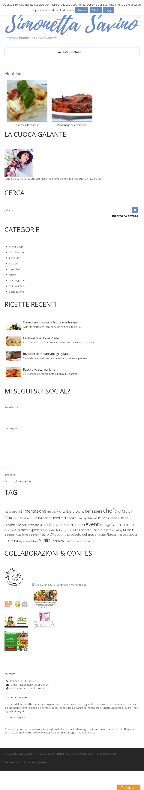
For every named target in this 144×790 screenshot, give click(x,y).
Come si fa (14, 258)
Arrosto (51, 511)
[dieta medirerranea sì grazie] (16, 649)
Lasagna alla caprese (27, 125)
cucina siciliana (106, 518)
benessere (94, 511)
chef (108, 510)
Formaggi (105, 525)
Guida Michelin (53, 530)
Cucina (37, 518)
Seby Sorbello (24, 541)
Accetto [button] (82, 10)
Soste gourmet (17, 291)
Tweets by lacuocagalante (18, 481)
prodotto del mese (81, 534)
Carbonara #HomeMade (41, 338)
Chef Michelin (124, 511)
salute (123, 534)
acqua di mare (12, 511)
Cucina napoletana (84, 518)
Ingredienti (15, 269)
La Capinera (83, 530)
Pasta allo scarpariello (39, 369)
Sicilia (44, 540)
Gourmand (9, 530)
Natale (12, 274)
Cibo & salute (16, 252)
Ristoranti (112, 534)
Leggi (108, 10)
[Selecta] (44, 626)
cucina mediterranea (58, 518)
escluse (13, 263)
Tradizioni (70, 541)
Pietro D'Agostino (53, 534)
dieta (43, 525)
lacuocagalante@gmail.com (34, 684)
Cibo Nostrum (22, 518)
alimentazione (33, 511)
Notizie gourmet (18, 280)
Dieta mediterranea (66, 524)
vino (89, 541)
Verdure (81, 541)
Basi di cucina (75, 511)
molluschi (9, 534)
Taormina (57, 541)
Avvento (61, 511)
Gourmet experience (30, 530)
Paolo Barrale (31, 534)
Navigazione (72, 52)
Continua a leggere (14, 717)
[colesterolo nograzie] (45, 607)
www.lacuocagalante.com (31, 688)
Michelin (128, 530)
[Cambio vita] (16, 626)
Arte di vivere (16, 246)
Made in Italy (115, 530)
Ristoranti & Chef (18, 286)
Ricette (101, 534)
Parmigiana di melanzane (71, 125)
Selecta (34, 541)
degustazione (31, 525)
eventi (93, 524)
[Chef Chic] (14, 584)
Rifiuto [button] (95, 10)
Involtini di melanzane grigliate (46, 353)
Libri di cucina (100, 530)
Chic (8, 517)
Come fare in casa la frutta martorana (50, 322)
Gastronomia (122, 524)
